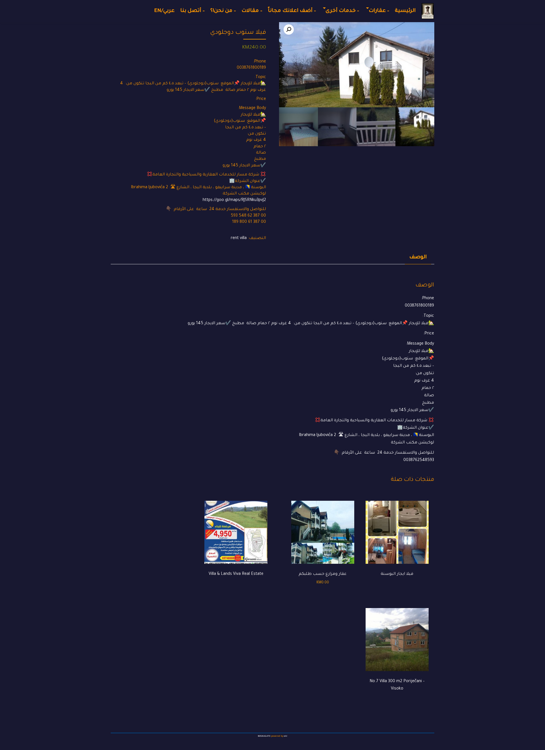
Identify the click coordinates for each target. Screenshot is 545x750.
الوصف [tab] (418, 257)
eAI (285, 736)
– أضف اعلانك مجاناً (292, 11)
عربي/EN (164, 11)
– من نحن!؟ (223, 11)
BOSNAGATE (264, 736)
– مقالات (252, 11)
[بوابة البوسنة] (428, 11)
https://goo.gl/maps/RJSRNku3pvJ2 (234, 200)
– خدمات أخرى (342, 11)
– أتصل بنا (192, 11)
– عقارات (379, 11)
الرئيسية (405, 11)
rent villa (239, 238)
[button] (289, 29)
